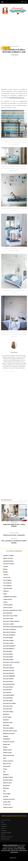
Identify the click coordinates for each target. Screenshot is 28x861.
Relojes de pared (7, 783)
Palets (4, 758)
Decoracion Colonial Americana (11, 621)
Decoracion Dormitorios (9, 635)
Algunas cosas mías (8, 558)
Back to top (13, 857)
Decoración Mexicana (8, 673)
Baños (2, 822)
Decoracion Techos (8, 706)
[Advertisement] (14, 29)
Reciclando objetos (8, 780)
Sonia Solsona (14, 55)
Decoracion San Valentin (9, 703)
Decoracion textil (7, 709)
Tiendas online (6, 802)
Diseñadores (6, 714)
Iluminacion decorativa (9, 733)
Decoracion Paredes (8, 681)
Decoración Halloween (8, 648)
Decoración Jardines (8, 659)
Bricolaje (5, 572)
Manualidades (6, 739)
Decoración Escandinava (9, 646)
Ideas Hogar (6, 725)
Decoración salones (8, 700)
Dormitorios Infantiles (6, 832)
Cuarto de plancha (8, 605)
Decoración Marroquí (8, 670)
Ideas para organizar (8, 728)
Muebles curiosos (7, 750)
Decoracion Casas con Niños (10, 615)
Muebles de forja (7, 752)
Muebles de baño (5, 839)
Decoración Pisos (7, 689)
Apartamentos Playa (8, 561)
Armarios (5, 566)
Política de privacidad (19, 848)
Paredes (3, 834)
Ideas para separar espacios (10, 730)
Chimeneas (6, 591)
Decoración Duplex (8, 637)
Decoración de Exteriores (9, 632)
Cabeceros (5, 574)
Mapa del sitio (14, 850)
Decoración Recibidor (8, 695)
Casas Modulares (7, 585)
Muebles (5, 747)
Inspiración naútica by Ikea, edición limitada (14, 525)
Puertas (5, 769)
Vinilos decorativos (8, 807)
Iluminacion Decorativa (6, 836)
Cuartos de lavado (7, 607)
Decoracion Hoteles (8, 654)
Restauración (6, 785)
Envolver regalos (7, 717)
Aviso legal (11, 848)
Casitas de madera (7, 588)
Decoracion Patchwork (9, 684)
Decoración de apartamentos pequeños (13, 626)
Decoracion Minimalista (9, 676)
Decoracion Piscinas (8, 687)
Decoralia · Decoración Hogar (10, 845)
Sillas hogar (6, 788)
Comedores (3, 830)
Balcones (5, 569)
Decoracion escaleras (8, 643)
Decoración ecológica (8, 640)
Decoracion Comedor (8, 624)
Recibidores (4, 826)
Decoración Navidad (8, 678)
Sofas (4, 791)
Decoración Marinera (14, 46)
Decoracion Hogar (7, 651)
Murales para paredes (8, 755)
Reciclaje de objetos (8, 777)
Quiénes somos (20, 847)
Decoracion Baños (7, 613)
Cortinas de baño (7, 599)
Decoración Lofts (7, 665)
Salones (3, 828)
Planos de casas (7, 763)
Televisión (5, 796)
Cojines (5, 594)
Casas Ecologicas (7, 580)
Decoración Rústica (8, 698)
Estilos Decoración (7, 722)
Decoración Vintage (8, 711)
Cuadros (5, 602)
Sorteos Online (6, 793)
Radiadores (6, 774)
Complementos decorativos (10, 596)
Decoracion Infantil (8, 657)
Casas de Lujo (6, 577)
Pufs (4, 772)
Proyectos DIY (6, 766)
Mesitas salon (6, 744)
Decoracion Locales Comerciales (11, 662)
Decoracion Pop (7, 692)
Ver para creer (7, 804)
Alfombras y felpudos (8, 555)
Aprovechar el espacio (8, 563)
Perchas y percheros (8, 761)
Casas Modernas (7, 583)
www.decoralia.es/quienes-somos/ (10, 371)
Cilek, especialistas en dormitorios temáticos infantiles (14, 541)
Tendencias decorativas (9, 799)
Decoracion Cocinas (8, 618)
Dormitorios (4, 824)
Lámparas (5, 736)
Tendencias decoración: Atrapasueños (14, 534)
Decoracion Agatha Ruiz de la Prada (12, 610)
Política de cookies (6, 850)
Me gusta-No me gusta (8, 741)
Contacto (4, 848)
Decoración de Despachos (9, 629)
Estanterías (6, 720)
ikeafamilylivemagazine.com (16, 97)
